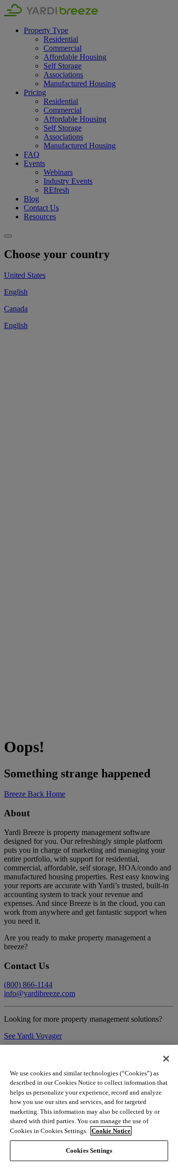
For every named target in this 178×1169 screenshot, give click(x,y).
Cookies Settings (89, 1150)
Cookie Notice (111, 1131)
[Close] (166, 1058)
